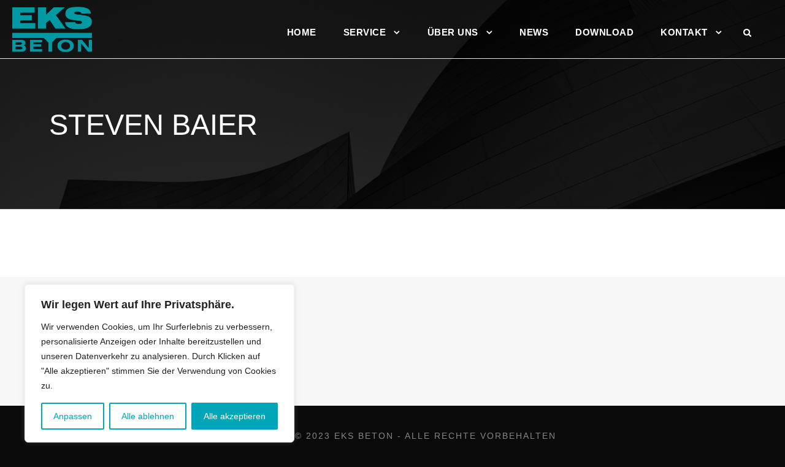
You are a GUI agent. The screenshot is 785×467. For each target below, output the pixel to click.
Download (604, 32)
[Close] (281, 294)
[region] (159, 363)
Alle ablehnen (147, 416)
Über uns (452, 32)
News (533, 32)
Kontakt (684, 32)
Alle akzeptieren (235, 416)
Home (301, 32)
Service (364, 32)
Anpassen (72, 416)
